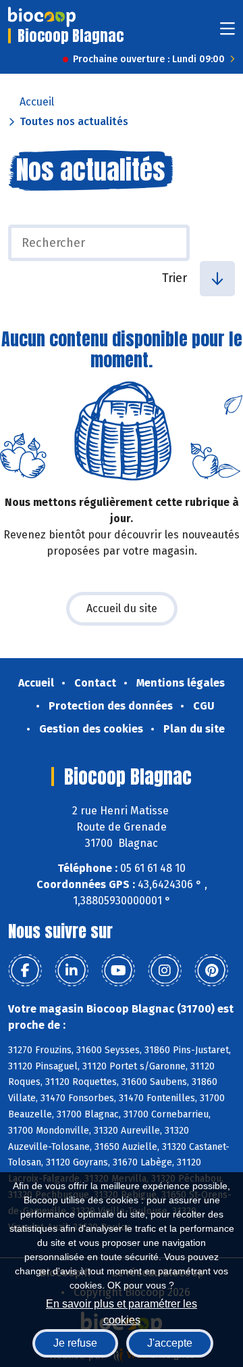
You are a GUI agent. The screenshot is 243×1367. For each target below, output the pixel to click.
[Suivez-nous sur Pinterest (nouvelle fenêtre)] (211, 971)
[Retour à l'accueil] (42, 17)
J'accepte (169, 1343)
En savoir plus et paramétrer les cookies (121, 1310)
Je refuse (75, 1343)
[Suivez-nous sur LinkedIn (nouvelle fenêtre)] (71, 971)
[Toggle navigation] (227, 32)
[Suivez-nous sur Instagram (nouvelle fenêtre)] (165, 971)
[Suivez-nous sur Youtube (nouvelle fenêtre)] (118, 971)
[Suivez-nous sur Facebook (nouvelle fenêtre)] (25, 971)
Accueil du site (121, 608)
